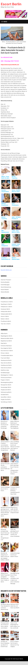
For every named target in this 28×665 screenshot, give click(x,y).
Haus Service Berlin (6, 363)
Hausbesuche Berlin (6, 360)
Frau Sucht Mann (5, 358)
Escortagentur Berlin (6, 348)
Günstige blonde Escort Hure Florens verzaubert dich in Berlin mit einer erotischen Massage (14, 578)
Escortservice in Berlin (7, 350)
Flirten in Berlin (5, 353)
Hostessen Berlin (5, 309)
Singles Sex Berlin (6, 399)
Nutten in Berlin (5, 319)
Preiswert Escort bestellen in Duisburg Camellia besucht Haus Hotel (15, 490)
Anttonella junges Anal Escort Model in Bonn (15, 554)
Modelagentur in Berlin (7, 375)
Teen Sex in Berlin (6, 323)
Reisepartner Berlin (6, 385)
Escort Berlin (11, 4)
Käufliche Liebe (5, 370)
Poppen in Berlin (5, 380)
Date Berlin (4, 343)
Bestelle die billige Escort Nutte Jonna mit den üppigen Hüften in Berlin (5, 556)
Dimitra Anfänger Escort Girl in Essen (5, 488)
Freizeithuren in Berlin (7, 301)
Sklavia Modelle (5, 292)
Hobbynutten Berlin (6, 311)
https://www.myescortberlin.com (10, 64)
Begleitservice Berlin (6, 341)
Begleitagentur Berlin (6, 336)
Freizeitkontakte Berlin (7, 355)
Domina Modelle (5, 282)
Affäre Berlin (4, 333)
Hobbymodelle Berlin (6, 314)
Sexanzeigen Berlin (6, 387)
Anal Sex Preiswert (6, 279)
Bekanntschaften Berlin (7, 338)
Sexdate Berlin (5, 394)
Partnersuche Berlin (6, 377)
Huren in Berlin (5, 316)
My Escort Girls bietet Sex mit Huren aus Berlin (14, 606)
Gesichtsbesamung (6, 287)
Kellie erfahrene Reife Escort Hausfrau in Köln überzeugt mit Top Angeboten (14, 425)
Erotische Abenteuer (6, 345)
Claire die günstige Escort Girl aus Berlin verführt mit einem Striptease (14, 533)
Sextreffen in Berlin (6, 397)
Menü (5, 21)
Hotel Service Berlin (6, 367)
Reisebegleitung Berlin (7, 382)
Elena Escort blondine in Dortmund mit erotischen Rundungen (4, 425)
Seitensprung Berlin (6, 392)
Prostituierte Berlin (6, 321)
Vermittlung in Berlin (6, 402)
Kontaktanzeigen (5, 372)
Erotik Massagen (5, 284)
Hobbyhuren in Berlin (6, 306)
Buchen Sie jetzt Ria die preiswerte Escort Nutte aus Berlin (5, 467)
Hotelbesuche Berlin (6, 365)
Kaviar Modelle (5, 289)
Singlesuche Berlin (6, 389)
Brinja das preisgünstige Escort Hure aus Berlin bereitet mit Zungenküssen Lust (5, 534)
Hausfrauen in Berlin (6, 304)
